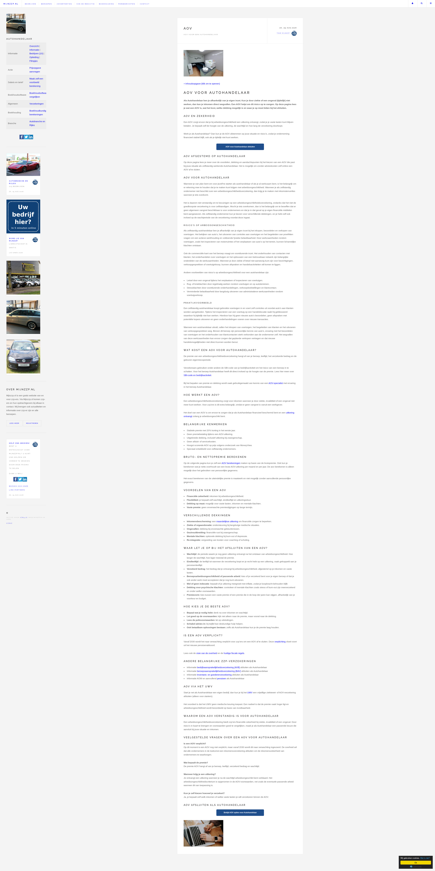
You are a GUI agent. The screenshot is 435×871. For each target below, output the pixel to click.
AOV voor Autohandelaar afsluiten (240, 147)
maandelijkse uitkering (227, 521)
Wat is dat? (425, 857)
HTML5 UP (23, 517)
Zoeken (421, 3)
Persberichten (126, 4)
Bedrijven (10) (36, 53)
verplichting (280, 641)
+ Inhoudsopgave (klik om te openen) (202, 83)
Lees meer (14, 423)
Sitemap (9, 523)
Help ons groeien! (19, 443)
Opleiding (34, 57)
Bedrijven (30, 4)
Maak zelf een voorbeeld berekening (36, 82)
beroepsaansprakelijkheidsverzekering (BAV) (219, 671)
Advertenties (64, 4)
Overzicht (34, 46)
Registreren (32, 423)
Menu (431, 3)
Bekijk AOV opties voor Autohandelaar (240, 813)
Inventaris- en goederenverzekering (214, 675)
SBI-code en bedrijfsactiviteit (197, 375)
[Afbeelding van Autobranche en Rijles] (23, 165)
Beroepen (46, 4)
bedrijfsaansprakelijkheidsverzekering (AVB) (218, 667)
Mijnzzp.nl (11, 4)
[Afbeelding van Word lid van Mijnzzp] (23, 217)
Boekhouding (106, 4)
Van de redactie (85, 4)
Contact (145, 4)
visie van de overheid (206, 653)
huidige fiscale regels (234, 653)
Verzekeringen (36, 104)
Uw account (412, 3)
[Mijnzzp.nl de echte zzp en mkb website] (16, 24)
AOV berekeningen (231, 463)
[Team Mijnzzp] (35, 182)
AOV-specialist (276, 383)
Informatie (34, 50)
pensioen (221, 678)
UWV (249, 692)
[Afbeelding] (23, 278)
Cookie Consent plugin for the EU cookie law (415, 866)
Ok (415, 862)
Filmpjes (33, 61)
